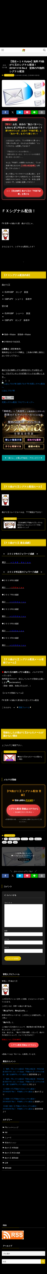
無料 (10, 842)
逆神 (15, 842)
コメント (8, 902)
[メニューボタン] (2, 50)
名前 (5, 931)
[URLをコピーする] (41, 112)
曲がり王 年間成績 (11, 1147)
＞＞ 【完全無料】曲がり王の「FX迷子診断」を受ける (23, 192)
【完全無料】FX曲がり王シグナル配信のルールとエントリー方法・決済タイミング (30, 524)
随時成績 (8, 1167)
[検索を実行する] (43, 1261)
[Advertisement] (23, 23)
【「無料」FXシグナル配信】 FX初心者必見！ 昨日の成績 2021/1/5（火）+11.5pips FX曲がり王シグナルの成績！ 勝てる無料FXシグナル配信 (23, 1071)
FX (6, 839)
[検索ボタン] (44, 50)
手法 (31, 839)
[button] (5, 112)
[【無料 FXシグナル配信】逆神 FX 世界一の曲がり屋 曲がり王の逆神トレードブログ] (23, 50)
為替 (4, 842)
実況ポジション (9, 75)
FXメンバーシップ (11, 1127)
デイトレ (24, 839)
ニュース (8, 1137)
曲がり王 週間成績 (11, 1157)
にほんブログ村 (8, 390)
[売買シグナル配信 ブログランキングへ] (8, 398)
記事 (6, 1162)
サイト (6, 947)
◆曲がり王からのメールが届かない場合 (29, 757)
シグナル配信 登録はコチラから (23, 810)
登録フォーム (24, 707)
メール (6, 939)
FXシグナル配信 (14, 839)
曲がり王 (38, 839)
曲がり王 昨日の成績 (12, 1152)
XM (6, 1132)
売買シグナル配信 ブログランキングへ (18, 402)
